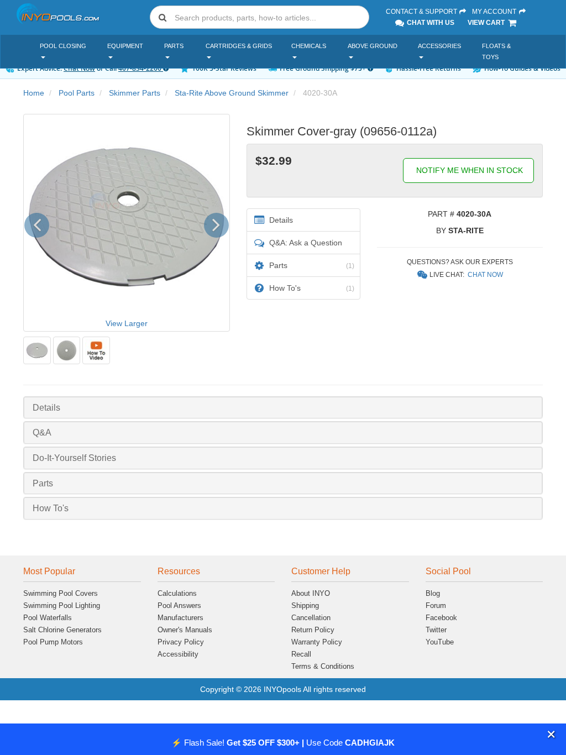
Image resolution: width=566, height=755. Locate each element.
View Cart (487, 23)
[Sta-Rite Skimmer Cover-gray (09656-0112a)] (37, 350)
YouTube (440, 642)
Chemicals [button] (308, 46)
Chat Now (485, 275)
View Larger (127, 323)
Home (33, 92)
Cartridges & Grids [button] (239, 46)
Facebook (441, 618)
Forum (436, 605)
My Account (495, 11)
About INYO (310, 593)
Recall (301, 654)
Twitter (436, 630)
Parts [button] (174, 46)
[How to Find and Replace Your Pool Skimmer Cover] (96, 350)
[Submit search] (162, 17)
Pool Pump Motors (53, 642)
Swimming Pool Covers (60, 593)
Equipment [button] (125, 46)
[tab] (283, 407)
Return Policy (312, 630)
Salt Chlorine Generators (62, 630)
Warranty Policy (316, 642)
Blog (433, 593)
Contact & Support (422, 11)
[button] (551, 734)
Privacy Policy (181, 642)
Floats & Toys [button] (496, 51)
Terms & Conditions (322, 666)
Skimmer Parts (134, 92)
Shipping (305, 605)
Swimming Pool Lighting (61, 605)
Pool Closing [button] (63, 46)
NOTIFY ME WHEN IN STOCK (468, 170)
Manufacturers (180, 618)
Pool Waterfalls (47, 618)
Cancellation (311, 618)
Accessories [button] (439, 46)
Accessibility (178, 654)
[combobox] (259, 17)
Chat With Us (429, 23)
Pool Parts (77, 92)
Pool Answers (179, 605)
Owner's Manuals (185, 630)
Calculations (177, 593)
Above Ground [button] (372, 46)
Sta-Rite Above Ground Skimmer (232, 92)
